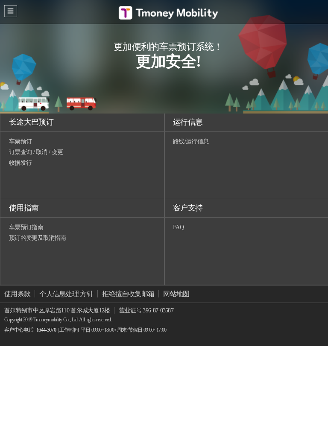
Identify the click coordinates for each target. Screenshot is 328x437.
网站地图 (176, 293)
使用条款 (17, 293)
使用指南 (23, 208)
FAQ (178, 227)
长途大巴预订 (31, 122)
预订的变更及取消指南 (37, 238)
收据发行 (20, 163)
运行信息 (187, 122)
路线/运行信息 (190, 141)
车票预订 (20, 141)
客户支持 (187, 208)
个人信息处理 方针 (66, 293)
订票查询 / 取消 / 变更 (36, 152)
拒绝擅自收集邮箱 (128, 293)
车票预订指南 (26, 227)
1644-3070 (46, 330)
